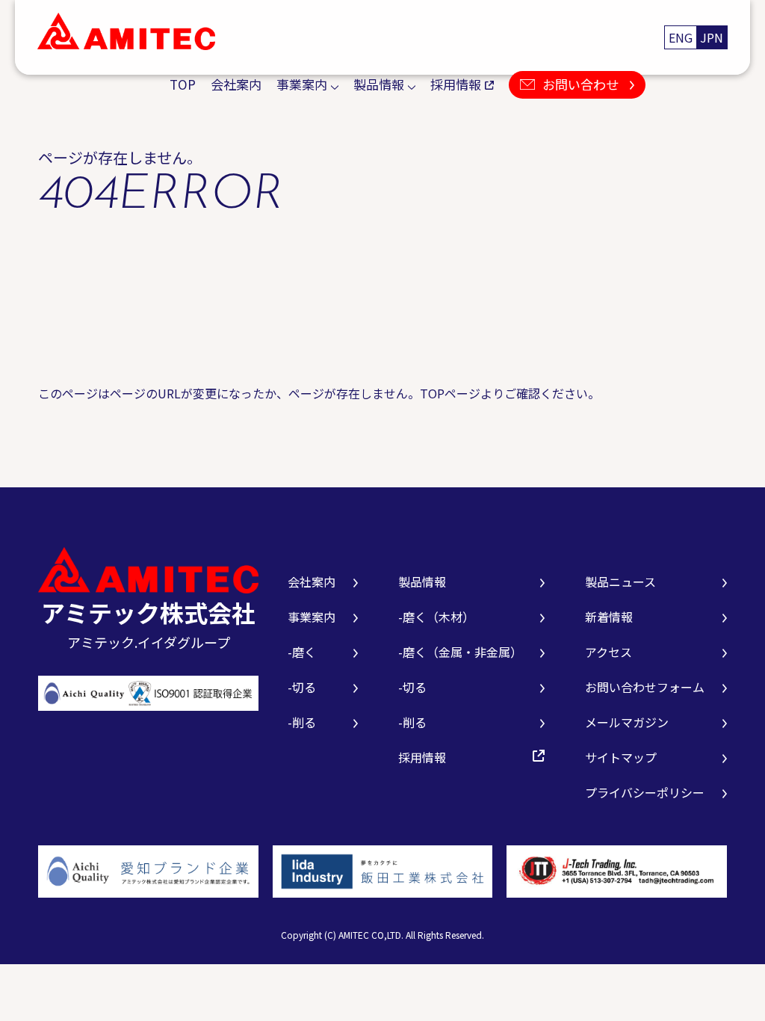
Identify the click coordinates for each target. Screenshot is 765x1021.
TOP (183, 84)
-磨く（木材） (436, 617)
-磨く (302, 652)
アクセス (608, 652)
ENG (681, 37)
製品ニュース (620, 581)
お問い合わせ (580, 84)
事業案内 (301, 84)
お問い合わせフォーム (644, 687)
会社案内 (236, 84)
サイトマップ (621, 757)
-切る (302, 687)
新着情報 (609, 617)
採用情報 (455, 84)
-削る (302, 722)
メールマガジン (627, 722)
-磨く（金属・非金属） (460, 652)
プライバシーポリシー (644, 792)
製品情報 (378, 84)
